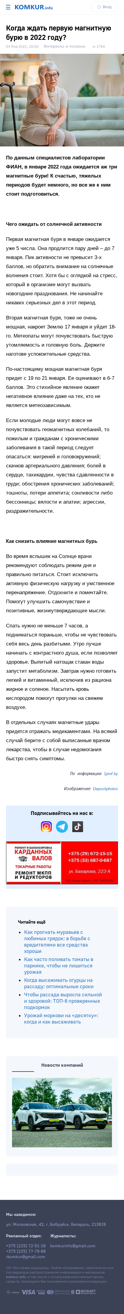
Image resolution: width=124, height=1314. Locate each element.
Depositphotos (105, 789)
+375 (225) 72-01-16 (26, 1246)
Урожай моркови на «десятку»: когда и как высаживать (61, 1018)
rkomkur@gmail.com (25, 1257)
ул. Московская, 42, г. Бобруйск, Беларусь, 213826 (56, 1224)
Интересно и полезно (64, 46)
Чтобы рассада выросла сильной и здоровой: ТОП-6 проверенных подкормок (63, 1001)
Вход (107, 6)
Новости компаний (62, 1065)
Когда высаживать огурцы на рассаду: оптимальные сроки (59, 983)
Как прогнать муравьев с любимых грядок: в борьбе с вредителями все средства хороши (57, 941)
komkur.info (16, 1277)
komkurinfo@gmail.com (72, 1246)
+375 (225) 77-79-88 (26, 1251)
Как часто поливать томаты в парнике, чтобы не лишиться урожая (58, 965)
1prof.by (111, 773)
